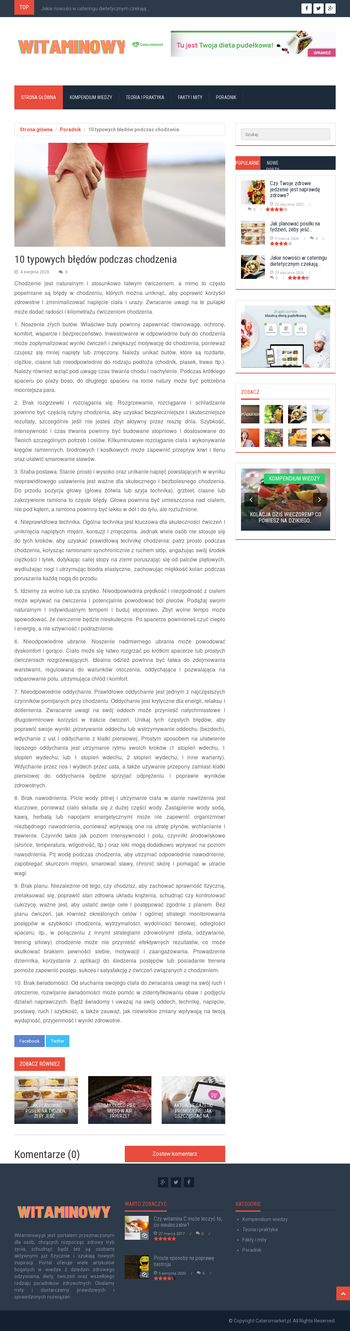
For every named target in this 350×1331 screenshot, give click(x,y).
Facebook (29, 1041)
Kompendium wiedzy (91, 97)
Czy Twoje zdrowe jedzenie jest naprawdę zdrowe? (295, 189)
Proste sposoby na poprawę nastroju (184, 1261)
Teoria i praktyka (145, 97)
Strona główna (38, 97)
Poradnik (226, 97)
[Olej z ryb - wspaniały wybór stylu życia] (321, 438)
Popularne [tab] (247, 163)
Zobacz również (39, 1064)
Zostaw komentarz (174, 1154)
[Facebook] (189, 1182)
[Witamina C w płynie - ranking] (321, 414)
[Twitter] (176, 1182)
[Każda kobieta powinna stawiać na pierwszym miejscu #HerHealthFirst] (250, 414)
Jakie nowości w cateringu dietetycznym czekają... (95, 8)
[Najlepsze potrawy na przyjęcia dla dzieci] (250, 438)
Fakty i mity (190, 97)
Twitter (57, 1041)
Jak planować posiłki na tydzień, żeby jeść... (295, 226)
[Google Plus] (163, 1182)
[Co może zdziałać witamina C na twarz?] (274, 414)
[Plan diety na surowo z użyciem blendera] (274, 438)
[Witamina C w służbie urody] (297, 438)
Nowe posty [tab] (272, 166)
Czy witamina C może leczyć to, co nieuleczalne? (188, 1221)
